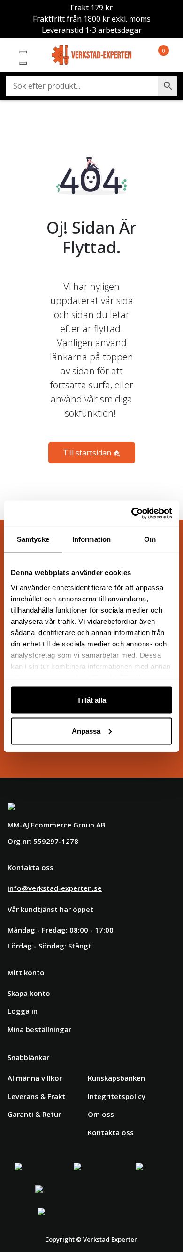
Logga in (23, 1011)
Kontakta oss (111, 1132)
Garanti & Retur (34, 1114)
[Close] (23, 63)
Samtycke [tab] (33, 539)
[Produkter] (152, 55)
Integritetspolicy (116, 1096)
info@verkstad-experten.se (55, 888)
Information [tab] (91, 539)
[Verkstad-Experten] (92, 51)
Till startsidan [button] (88, 453)
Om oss (101, 1114)
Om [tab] (150, 539)
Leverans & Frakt (36, 1096)
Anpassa (86, 731)
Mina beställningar (39, 1029)
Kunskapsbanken (116, 1078)
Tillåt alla (91, 700)
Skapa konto (29, 993)
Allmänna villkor (35, 1078)
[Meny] (23, 52)
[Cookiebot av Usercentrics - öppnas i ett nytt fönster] (131, 513)
